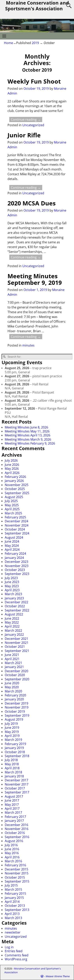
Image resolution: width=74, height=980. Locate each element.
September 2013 (17, 910)
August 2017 (14, 796)
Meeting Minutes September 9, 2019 (34, 279)
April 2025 (12, 509)
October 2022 (15, 606)
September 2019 (17, 715)
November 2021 (16, 642)
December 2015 (16, 869)
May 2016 (12, 853)
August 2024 (14, 537)
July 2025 (11, 501)
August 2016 (14, 841)
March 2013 (13, 918)
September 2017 (17, 792)
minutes (28, 345)
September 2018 (17, 756)
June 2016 (12, 849)
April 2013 (12, 914)
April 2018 (12, 768)
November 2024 (16, 525)
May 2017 (12, 804)
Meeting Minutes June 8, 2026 (26, 427)
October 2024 (15, 529)
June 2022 (12, 618)
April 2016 (12, 857)
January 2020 (14, 699)
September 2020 (17, 679)
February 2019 (15, 744)
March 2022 (13, 630)
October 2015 (15, 877)
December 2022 (16, 602)
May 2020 (12, 687)
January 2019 (14, 748)
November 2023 (16, 566)
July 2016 (11, 845)
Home (8, 43)
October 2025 (15, 489)
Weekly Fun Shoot (34, 81)
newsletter (13, 932)
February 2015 (15, 893)
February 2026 (15, 477)
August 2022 (14, 614)
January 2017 (14, 820)
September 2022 (17, 610)
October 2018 (15, 752)
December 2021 (16, 638)
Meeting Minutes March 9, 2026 (28, 439)
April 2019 (12, 736)
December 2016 (16, 825)
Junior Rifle (24, 135)
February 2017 (15, 816)
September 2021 (17, 651)
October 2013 (15, 905)
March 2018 (13, 772)
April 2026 (12, 473)
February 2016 (15, 865)
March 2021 (13, 663)
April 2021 (12, 659)
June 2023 (12, 582)
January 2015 (14, 897)
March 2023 (13, 594)
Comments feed (16, 955)
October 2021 (15, 646)
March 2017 (13, 812)
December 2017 (16, 780)
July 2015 (11, 885)
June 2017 (12, 800)
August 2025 (14, 497)
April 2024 (12, 549)
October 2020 (15, 675)
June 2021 (12, 655)
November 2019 (16, 707)
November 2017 (16, 784)
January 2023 (14, 598)
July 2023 (11, 578)
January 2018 (14, 776)
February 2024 (15, 553)
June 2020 (12, 683)
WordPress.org (16, 959)
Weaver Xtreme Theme (58, 976)
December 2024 (16, 521)
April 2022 (12, 626)
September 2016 (17, 837)
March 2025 (13, 513)
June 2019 (12, 727)
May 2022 (12, 622)
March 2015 (13, 889)
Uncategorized (33, 125)
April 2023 (12, 590)
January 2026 (14, 480)
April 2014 (12, 901)
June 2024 (12, 541)
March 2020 (13, 691)
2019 (35, 43)
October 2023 (15, 570)
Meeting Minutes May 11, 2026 (27, 431)
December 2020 (16, 671)
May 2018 (12, 764)
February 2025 (15, 517)
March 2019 (13, 739)
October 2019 (15, 711)
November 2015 (16, 873)
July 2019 (11, 723)
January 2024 (14, 557)
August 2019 (14, 719)
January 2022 (14, 634)
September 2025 (17, 493)
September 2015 (17, 881)
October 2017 (15, 788)
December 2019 (16, 703)
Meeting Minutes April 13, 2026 (27, 435)
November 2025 (16, 485)
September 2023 (17, 574)
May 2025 (12, 505)
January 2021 (14, 667)
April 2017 (12, 808)
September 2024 (17, 533)
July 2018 (11, 760)
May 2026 (12, 468)
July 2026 (11, 460)
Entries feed (13, 951)
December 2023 (16, 561)
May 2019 (12, 732)
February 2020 (15, 695)
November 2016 (16, 829)
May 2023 (12, 586)
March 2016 (13, 861)
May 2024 (12, 545)
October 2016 (15, 833)
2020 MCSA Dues (31, 203)
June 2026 (12, 464)
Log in (9, 947)
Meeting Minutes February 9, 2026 (30, 443)
